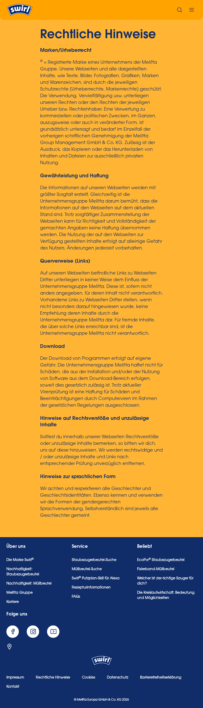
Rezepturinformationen (91, 587)
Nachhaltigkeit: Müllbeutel (28, 583)
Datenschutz (117, 677)
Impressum (15, 677)
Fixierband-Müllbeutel (155, 569)
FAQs (76, 597)
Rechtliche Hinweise (53, 677)
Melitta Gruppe (19, 593)
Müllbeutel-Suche (87, 569)
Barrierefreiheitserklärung (160, 677)
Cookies (88, 677)
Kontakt (12, 687)
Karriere (12, 602)
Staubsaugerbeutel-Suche (94, 560)
